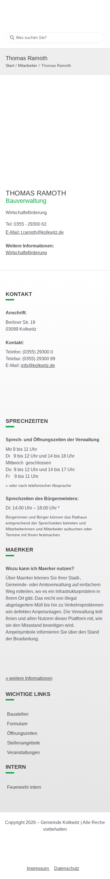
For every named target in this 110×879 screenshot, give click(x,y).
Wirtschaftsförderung (26, 252)
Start (10, 65)
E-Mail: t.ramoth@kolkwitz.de (35, 232)
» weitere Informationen (29, 678)
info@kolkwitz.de (38, 365)
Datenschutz (66, 868)
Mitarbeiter (27, 65)
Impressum (38, 868)
